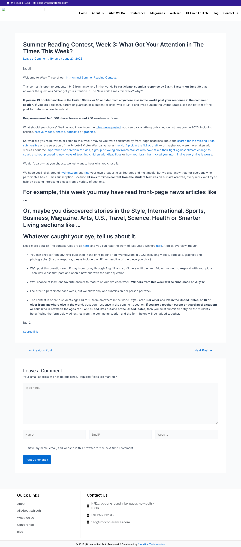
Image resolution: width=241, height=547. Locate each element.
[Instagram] (232, 3)
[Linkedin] (225, 3)
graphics (89, 132)
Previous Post (40, 350)
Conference (138, 13)
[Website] (186, 435)
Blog (216, 13)
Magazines (157, 13)
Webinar (175, 13)
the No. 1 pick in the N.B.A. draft (136, 145)
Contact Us (230, 13)
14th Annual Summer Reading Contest (90, 77)
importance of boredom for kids (68, 150)
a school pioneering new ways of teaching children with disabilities (76, 154)
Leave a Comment (35, 58)
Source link (30, 331)
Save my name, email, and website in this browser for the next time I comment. (81, 448)
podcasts (73, 132)
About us (98, 13)
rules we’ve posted (108, 127)
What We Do (117, 13)
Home (83, 13)
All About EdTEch (196, 13)
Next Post (203, 350)
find (86, 172)
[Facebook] (218, 3)
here (86, 245)
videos (49, 132)
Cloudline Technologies (151, 544)
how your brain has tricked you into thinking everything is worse (169, 154)
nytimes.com (69, 172)
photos (60, 132)
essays (39, 132)
